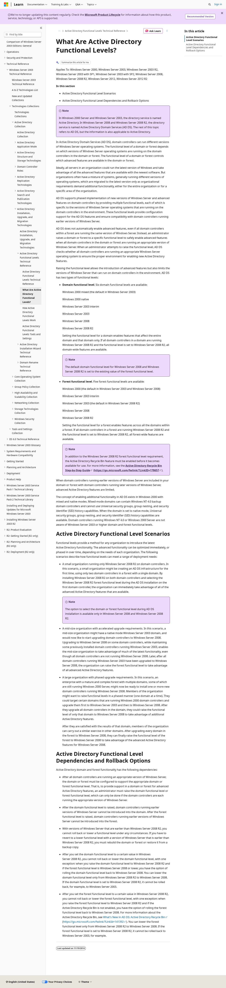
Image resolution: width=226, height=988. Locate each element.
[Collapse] (41, 28)
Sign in (218, 4)
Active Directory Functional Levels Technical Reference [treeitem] (31, 277)
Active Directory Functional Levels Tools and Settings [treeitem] (32, 332)
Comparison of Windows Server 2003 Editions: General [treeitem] (24, 43)
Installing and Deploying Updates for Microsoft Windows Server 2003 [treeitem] (20, 509)
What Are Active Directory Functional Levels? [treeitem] (32, 296)
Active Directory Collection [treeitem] (26, 134)
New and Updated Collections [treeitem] (22, 98)
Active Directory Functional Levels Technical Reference (95, 30)
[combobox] (22, 34)
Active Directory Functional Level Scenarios (201, 39)
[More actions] (167, 31)
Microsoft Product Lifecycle (102, 15)
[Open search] (209, 4)
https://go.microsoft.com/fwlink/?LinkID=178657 (126, 470)
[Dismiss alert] (222, 13)
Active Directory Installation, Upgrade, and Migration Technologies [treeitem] (28, 239)
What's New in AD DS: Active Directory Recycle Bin (134, 917)
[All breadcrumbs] (59, 31)
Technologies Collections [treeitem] (22, 114)
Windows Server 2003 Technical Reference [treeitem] (24, 82)
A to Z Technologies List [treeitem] (25, 90)
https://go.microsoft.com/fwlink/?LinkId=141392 (93, 922)
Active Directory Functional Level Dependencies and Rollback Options (201, 47)
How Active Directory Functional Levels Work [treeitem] (29, 314)
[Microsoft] (6, 4)
